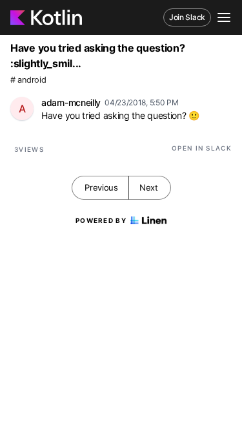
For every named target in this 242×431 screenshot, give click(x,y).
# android (28, 80)
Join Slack (187, 17)
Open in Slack (202, 148)
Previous (101, 187)
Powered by (101, 220)
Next (148, 187)
